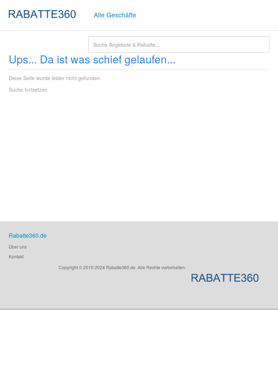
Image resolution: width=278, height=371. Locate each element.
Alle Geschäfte (115, 14)
